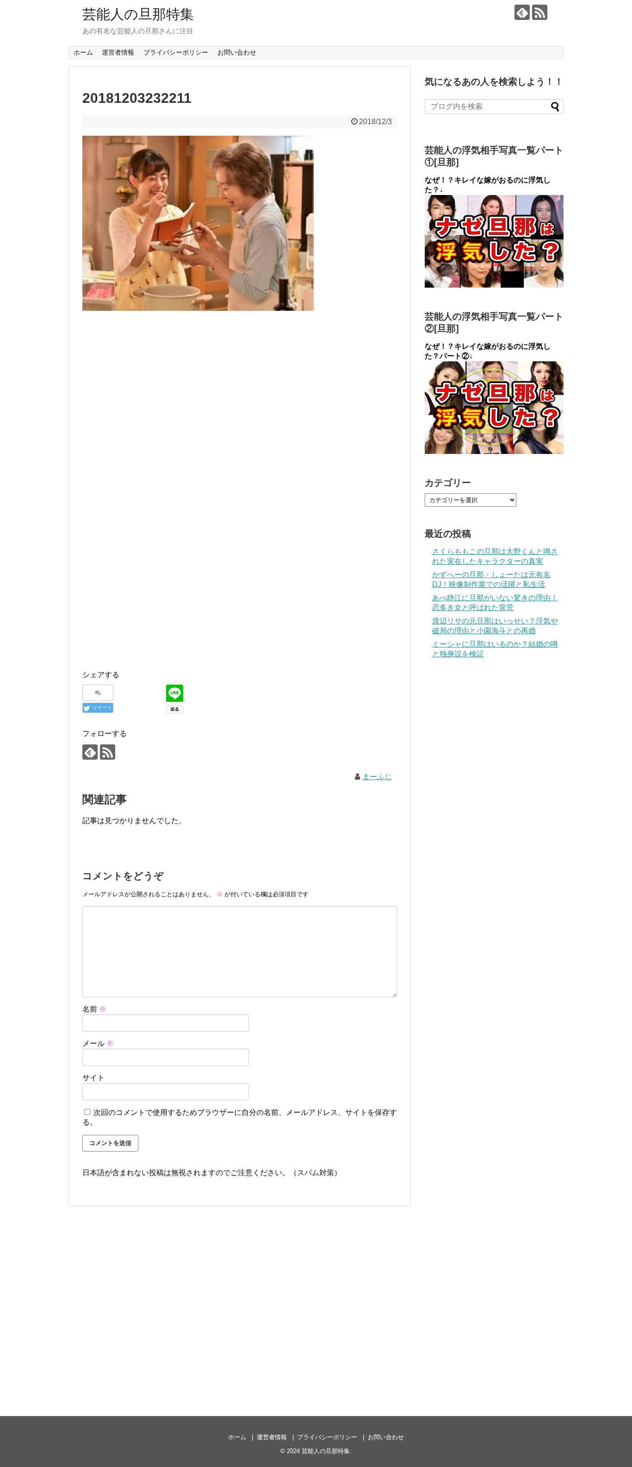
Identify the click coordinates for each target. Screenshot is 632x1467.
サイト (93, 1078)
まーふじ (377, 777)
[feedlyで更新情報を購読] (522, 12)
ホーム (83, 52)
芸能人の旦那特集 (138, 14)
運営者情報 (118, 52)
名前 (94, 1009)
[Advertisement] (239, 387)
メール (98, 1043)
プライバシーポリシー (175, 52)
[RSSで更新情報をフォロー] (539, 12)
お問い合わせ (236, 52)
